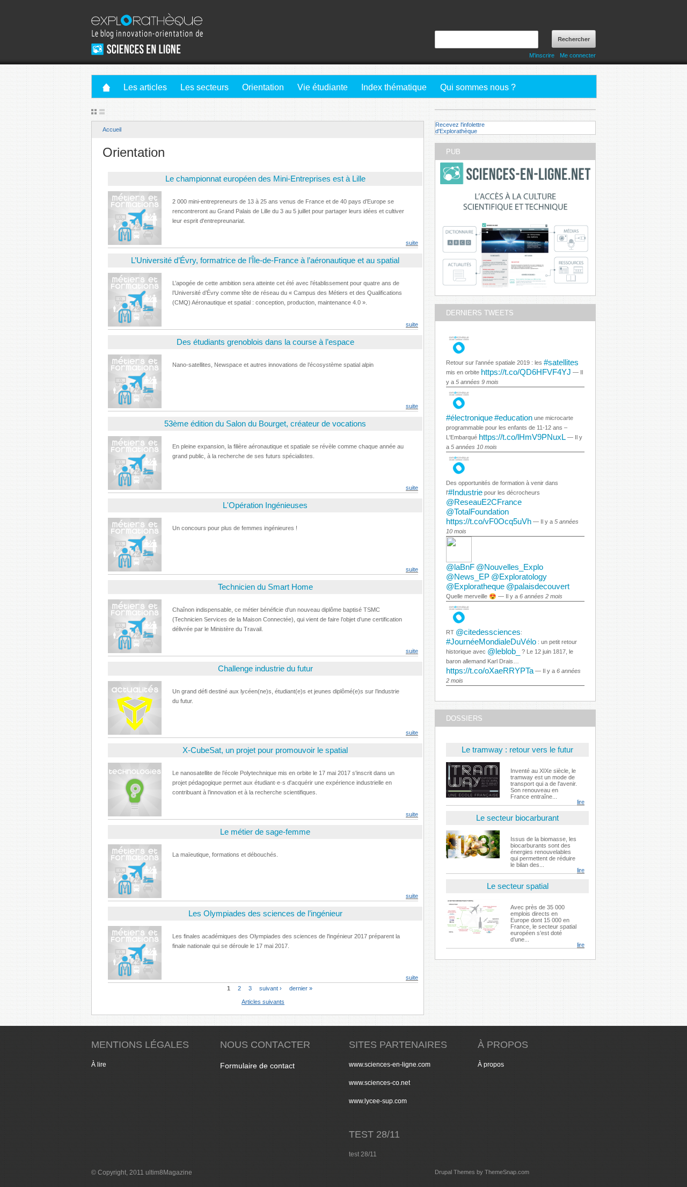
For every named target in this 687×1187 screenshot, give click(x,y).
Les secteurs (204, 87)
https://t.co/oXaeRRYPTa (489, 670)
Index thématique (394, 87)
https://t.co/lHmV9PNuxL (522, 436)
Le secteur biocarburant (517, 817)
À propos (491, 1064)
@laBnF (460, 566)
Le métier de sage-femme (265, 831)
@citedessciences (488, 631)
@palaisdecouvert (537, 586)
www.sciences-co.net (379, 1083)
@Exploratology (519, 576)
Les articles (145, 87)
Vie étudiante (322, 87)
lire (580, 802)
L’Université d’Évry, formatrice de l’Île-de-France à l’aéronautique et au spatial (265, 260)
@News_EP (467, 576)
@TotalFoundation (477, 511)
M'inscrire (541, 55)
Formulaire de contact (257, 1065)
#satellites (561, 362)
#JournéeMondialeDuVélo (491, 641)
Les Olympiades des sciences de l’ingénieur (265, 913)
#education (513, 417)
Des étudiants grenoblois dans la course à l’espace (265, 341)
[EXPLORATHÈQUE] (147, 16)
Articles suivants (263, 1001)
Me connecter (578, 55)
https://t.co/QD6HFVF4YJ (526, 372)
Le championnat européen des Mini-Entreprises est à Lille (265, 178)
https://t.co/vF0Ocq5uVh (488, 521)
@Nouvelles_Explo (509, 566)
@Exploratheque (475, 586)
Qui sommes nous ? (478, 87)
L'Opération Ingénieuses (265, 505)
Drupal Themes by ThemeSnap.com (482, 1172)
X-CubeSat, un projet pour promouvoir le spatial (265, 750)
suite (412, 243)
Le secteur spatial (518, 886)
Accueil (112, 129)
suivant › (270, 988)
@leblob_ (503, 651)
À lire (98, 1064)
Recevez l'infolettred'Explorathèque (460, 127)
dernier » (300, 988)
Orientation (263, 87)
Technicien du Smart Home (265, 586)
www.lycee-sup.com (378, 1101)
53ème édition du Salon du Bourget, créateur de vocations (265, 423)
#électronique (469, 417)
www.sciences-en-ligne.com (389, 1064)
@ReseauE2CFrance (484, 501)
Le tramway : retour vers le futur (517, 749)
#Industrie (465, 492)
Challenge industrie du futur (265, 668)
